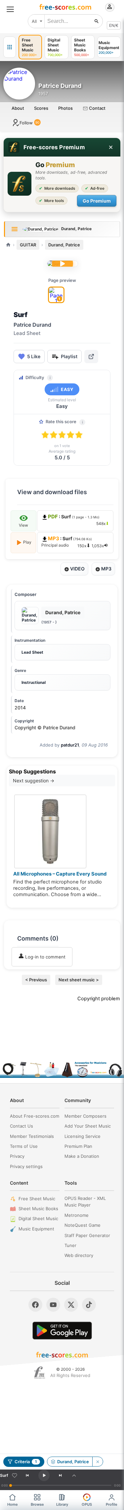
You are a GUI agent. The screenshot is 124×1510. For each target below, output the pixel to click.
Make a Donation (81, 1156)
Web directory (78, 1255)
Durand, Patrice (64, 244)
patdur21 (70, 745)
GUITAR (28, 244)
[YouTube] (53, 1305)
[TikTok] (89, 1305)
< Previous (36, 979)
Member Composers (85, 1116)
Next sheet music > (79, 979)
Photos (65, 108)
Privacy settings (26, 1166)
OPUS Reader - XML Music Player (85, 1202)
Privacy (17, 1156)
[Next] (60, 1475)
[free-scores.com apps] (9, 47)
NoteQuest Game (82, 1225)
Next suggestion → (33, 780)
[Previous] (27, 1475)
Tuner (70, 1245)
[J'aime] (14, 1475)
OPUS (87, 1504)
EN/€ (113, 25)
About (18, 108)
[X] (71, 1305)
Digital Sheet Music (38, 1218)
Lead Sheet (32, 652)
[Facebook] (35, 1305)
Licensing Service (82, 1136)
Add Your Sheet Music (87, 1126)
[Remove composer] (97, 1461)
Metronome (76, 1215)
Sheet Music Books (38, 1208)
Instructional (33, 682)
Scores (41, 108)
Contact (96, 108)
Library (62, 1504)
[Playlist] (74, 1475)
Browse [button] (37, 1504)
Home (12, 1504)
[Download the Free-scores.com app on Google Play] (62, 1330)
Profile (111, 1504)
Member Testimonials (32, 1136)
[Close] (111, 147)
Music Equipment (36, 1228)
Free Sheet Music (37, 1198)
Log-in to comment (44, 956)
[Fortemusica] (39, 1372)
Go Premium (97, 201)
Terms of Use (24, 1146)
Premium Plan (78, 1146)
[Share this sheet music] (91, 356)
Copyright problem (98, 999)
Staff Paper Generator (87, 1235)
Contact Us (21, 1126)
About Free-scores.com (34, 1116)
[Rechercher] (97, 21)
